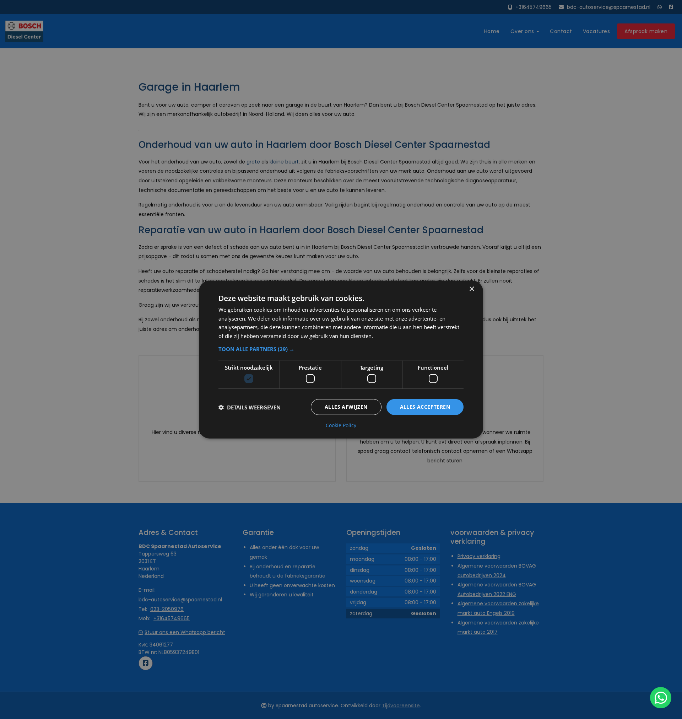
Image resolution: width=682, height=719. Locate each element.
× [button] (471, 288)
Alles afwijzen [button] (346, 406)
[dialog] (341, 359)
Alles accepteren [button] (425, 406)
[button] (341, 349)
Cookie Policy (341, 425)
